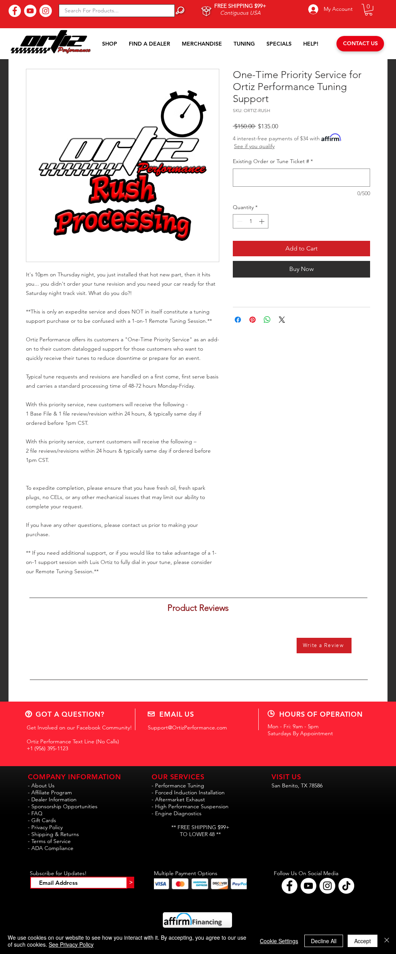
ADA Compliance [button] (52, 848)
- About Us (41, 785)
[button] (369, 9)
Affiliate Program (51, 792)
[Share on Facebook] (237, 319)
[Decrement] (239, 221)
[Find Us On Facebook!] (15, 11)
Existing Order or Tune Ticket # (273, 161)
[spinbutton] (251, 221)
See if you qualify (254, 146)
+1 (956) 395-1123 (47, 748)
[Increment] (262, 221)
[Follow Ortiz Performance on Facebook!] (289, 886)
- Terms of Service (49, 841)
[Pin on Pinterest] (252, 319)
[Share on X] (282, 319)
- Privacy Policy (45, 827)
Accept (362, 941)
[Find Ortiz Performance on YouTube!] (308, 886)
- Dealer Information (52, 799)
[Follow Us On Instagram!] (45, 11)
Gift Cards (43, 820)
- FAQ (35, 813)
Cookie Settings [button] (279, 941)
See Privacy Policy (71, 944)
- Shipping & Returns (53, 834)
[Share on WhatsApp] (267, 319)
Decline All (323, 941)
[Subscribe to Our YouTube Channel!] (30, 11)
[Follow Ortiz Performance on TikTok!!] (346, 886)
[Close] (386, 941)
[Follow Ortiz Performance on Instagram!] (327, 886)
